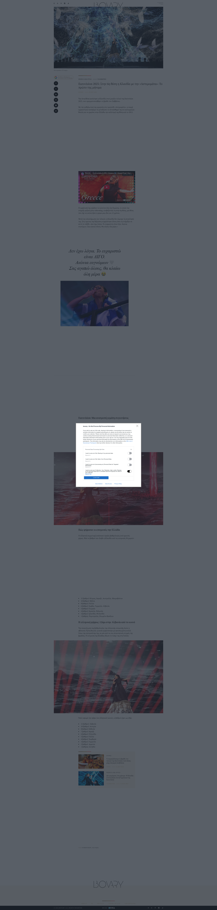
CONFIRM (96, 477)
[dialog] (108, 455)
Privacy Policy (118, 483)
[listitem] (108, 449)
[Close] (137, 426)
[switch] (129, 453)
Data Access (108, 483)
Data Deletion (99, 483)
